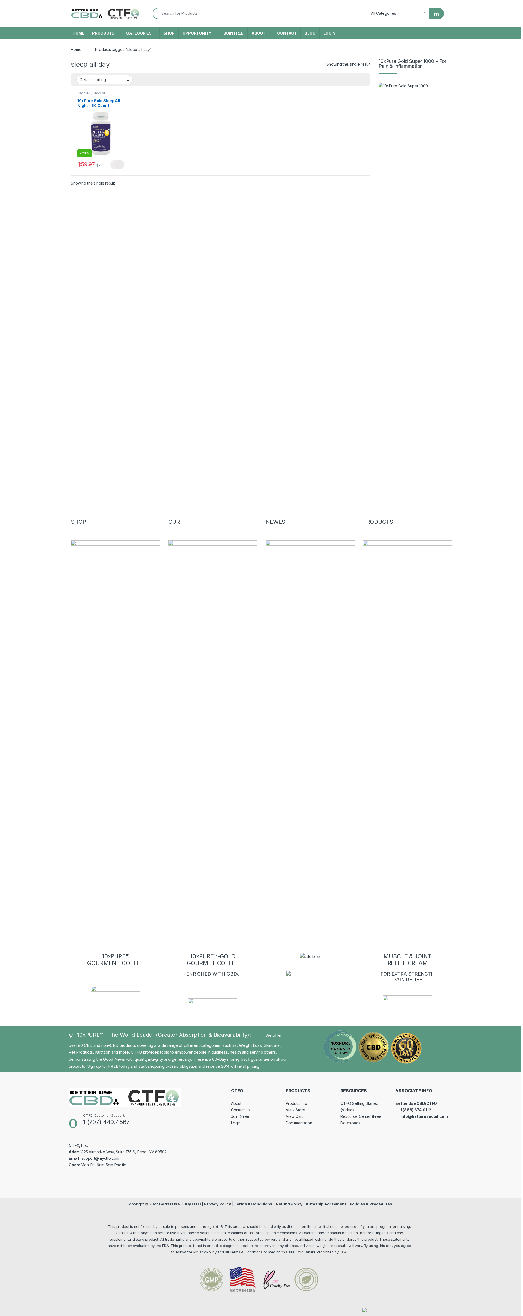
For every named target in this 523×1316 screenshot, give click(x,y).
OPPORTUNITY (197, 33)
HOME (78, 33)
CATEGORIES (139, 33)
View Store (295, 1110)
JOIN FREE (233, 33)
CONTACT (287, 33)
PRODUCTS (103, 33)
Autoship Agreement (326, 1204)
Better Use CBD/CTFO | (181, 1204)
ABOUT (258, 33)
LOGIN (329, 33)
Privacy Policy (217, 1204)
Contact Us (240, 1110)
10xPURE (84, 93)
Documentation (299, 1123)
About (236, 1103)
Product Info (296, 1103)
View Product (117, 164)
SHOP (169, 33)
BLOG (310, 33)
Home (76, 49)
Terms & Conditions (253, 1204)
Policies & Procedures (371, 1204)
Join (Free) (241, 1116)
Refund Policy (289, 1204)
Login (236, 1123)
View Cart (294, 1116)
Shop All (99, 93)
